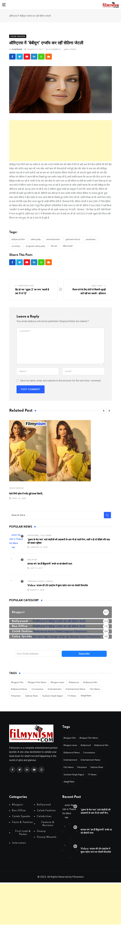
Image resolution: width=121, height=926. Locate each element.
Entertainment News (75, 689)
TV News (71, 696)
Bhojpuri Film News (37, 682)
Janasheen (91, 239)
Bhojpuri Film (17, 682)
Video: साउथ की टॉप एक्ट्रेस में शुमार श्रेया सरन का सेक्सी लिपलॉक (57, 585)
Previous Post (26, 286)
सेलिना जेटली (67, 246)
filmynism (17, 49)
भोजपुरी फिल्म (86, 696)
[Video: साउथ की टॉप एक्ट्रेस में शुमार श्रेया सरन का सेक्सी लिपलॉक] (16, 585)
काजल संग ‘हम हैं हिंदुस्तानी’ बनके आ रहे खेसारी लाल (49, 563)
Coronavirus (37, 689)
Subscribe (84, 653)
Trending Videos (35, 581)
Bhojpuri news (57, 682)
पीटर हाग (54, 246)
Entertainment (53, 239)
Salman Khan (31, 696)
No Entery (16, 246)
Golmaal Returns (73, 239)
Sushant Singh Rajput (52, 696)
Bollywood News (19, 689)
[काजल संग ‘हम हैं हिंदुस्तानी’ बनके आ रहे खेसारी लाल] (16, 563)
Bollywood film (18, 239)
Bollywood (74, 682)
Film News (95, 689)
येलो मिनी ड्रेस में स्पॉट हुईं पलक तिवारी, (26, 493)
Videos (49, 581)
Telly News (46, 535)
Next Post (97, 286)
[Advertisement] (60, 140)
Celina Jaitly (36, 239)
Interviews (33, 535)
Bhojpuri (32, 560)
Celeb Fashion (16, 488)
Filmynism (16, 696)
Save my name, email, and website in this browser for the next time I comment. (60, 380)
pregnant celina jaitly (35, 246)
